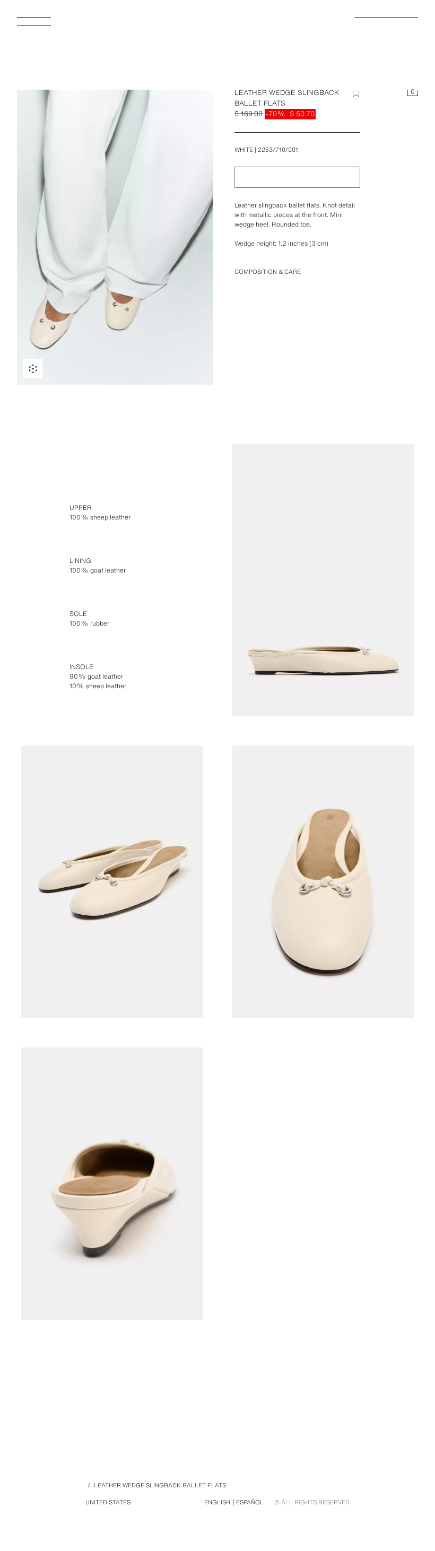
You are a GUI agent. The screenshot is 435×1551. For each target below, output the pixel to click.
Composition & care (267, 271)
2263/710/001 (278, 149)
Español (250, 1502)
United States (107, 1502)
